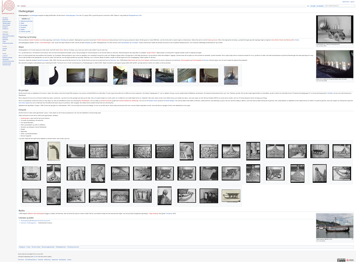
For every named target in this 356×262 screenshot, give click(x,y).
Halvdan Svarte (152, 100)
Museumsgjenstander (48, 247)
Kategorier (22, 247)
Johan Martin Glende (277, 40)
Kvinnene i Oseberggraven (28, 223)
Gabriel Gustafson (34, 40)
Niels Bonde (131, 60)
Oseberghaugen (70, 15)
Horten (297, 40)
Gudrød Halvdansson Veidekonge (129, 100)
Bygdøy (88, 42)
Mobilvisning (47, 259)
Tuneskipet (135, 42)
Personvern (21, 259)
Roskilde (330, 93)
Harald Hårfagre (170, 100)
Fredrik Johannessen (103, 40)
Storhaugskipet (185, 60)
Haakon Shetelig (61, 40)
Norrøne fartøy (36, 247)
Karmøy (206, 60)
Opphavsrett (55, 259)
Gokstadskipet (125, 42)
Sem (77, 15)
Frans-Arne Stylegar (143, 60)
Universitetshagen (45, 42)
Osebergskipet (25, 220)
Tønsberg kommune (73, 247)
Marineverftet (290, 40)
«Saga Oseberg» (154, 213)
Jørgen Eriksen (151, 52)
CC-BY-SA (36, 256)
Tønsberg (169, 213)
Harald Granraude (106, 100)
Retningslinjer (62, 259)
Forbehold (40, 259)
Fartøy (28, 247)
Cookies (69, 259)
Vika (79, 60)
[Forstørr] (352, 44)
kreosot (215, 40)
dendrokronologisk (43, 60)
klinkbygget (34, 15)
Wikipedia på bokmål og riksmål (40, 220)
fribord (61, 50)
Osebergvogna (25, 118)
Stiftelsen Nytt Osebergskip (36, 213)
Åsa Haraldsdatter (84, 100)
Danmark (113, 60)
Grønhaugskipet (197, 60)
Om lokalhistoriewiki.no (31, 259)
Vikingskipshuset (133, 15)
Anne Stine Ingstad (24, 103)
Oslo (140, 15)
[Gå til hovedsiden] (8, 7)
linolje (209, 40)
